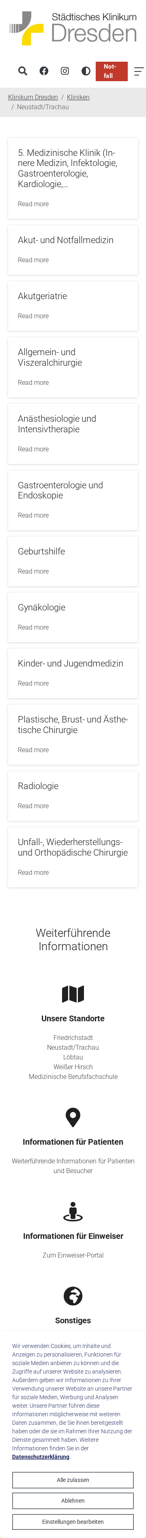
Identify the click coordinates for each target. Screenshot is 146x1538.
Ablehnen (73, 1500)
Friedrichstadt (73, 1038)
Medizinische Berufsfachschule (73, 1077)
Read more (33, 204)
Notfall (110, 71)
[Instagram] (65, 71)
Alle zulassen (73, 1480)
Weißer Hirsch (73, 1067)
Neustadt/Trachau (73, 1047)
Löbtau (73, 1057)
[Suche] (22, 71)
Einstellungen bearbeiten (73, 1522)
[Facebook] (44, 71)
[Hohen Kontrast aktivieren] (86, 71)
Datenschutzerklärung (40, 1457)
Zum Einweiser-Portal (73, 1255)
